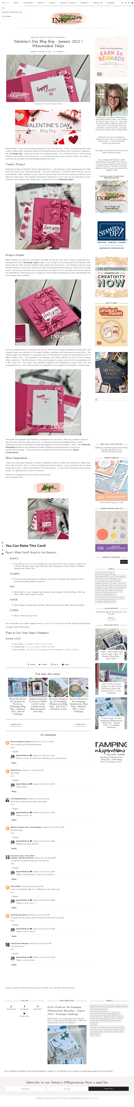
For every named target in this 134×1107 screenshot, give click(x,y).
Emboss (99, 583)
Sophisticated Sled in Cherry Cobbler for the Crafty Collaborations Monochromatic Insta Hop (38, 705)
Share (51, 3)
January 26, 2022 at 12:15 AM (44, 900)
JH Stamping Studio (19, 799)
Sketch (112, 594)
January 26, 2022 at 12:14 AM (44, 871)
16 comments (59, 51)
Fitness (94, 1024)
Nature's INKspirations (12, 12)
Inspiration (100, 587)
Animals (111, 572)
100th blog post (97, 1017)
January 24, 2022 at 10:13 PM (53, 827)
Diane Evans (16, 770)
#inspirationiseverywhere (101, 1013)
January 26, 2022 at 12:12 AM (44, 784)
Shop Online (117, 452)
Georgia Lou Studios (90, 1098)
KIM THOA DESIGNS (105, 1071)
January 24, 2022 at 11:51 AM (32, 770)
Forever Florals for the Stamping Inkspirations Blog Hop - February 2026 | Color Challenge (79, 705)
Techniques (100, 597)
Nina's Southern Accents (21, 741)
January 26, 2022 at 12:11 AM (44, 755)
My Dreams (6, 16)
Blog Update (118, 1017)
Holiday (43, 37)
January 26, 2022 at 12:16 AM (44, 929)
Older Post (80, 724)
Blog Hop (35, 37)
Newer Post (16, 724)
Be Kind (108, 1017)
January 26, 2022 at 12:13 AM (44, 841)
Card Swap (95, 1020)
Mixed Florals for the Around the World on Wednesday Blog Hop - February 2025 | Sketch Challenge (17, 706)
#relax (116, 1013)
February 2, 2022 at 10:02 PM (44, 957)
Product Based (102, 594)
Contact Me (98, 3)
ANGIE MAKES (87, 1071)
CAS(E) (111, 576)
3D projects (100, 572)
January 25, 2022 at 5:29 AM (45, 858)
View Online (106, 452)
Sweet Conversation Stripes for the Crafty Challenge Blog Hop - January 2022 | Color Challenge (111, 688)
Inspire (84, 3)
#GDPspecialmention (99, 1006)
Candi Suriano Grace (19, 915)
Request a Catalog (68, 3)
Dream (103, 1020)
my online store (47, 623)
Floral (114, 583)
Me (3, 8)
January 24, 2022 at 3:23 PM (38, 799)
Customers (28, 3)
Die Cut (107, 580)
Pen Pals (109, 1031)
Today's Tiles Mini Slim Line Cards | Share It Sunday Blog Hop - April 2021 (111, 655)
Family (106, 583)
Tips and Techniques (56, 37)
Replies (16, 752)
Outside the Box (97, 1031)
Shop (15, 3)
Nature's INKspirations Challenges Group (107, 1027)
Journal (111, 587)
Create (40, 3)
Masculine (100, 590)
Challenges (120, 576)
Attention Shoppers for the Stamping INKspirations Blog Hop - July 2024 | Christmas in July (58, 704)
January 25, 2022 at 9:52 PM (39, 915)
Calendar (111, 3)
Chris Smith (15, 886)
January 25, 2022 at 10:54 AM (32, 886)
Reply (13, 747)
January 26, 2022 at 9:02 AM (40, 943)
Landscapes (120, 587)
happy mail (95, 1034)
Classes (99, 580)
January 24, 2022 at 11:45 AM (43, 741)
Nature (109, 590)
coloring (99, 601)
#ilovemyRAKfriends (99, 1009)
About (4, 3)
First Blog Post (114, 1020)
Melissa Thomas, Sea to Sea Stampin (26, 827)
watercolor (110, 601)
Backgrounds (101, 576)
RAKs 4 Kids (119, 1031)
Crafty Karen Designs (20, 943)
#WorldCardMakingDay (118, 1006)
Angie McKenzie (22, 755)
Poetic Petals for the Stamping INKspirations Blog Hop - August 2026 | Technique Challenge (111, 723)
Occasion (118, 590)
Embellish (116, 580)
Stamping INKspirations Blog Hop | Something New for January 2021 (111, 759)
